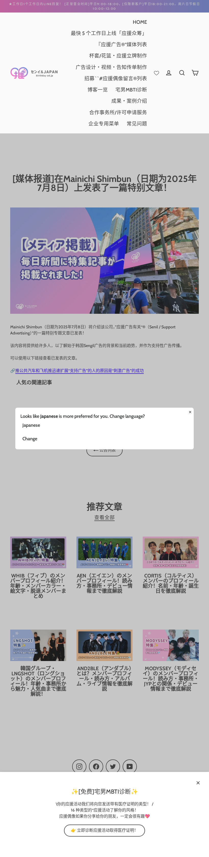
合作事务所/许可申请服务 (118, 112)
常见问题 (137, 124)
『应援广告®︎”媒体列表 (121, 44)
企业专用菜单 (103, 124)
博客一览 (97, 90)
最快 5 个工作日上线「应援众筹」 (109, 33)
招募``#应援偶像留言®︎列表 (115, 78)
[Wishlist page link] (156, 72)
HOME (140, 22)
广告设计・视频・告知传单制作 (111, 67)
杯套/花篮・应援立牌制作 (118, 56)
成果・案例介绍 (129, 101)
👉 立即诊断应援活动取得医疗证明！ (104, 830)
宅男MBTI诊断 (131, 90)
